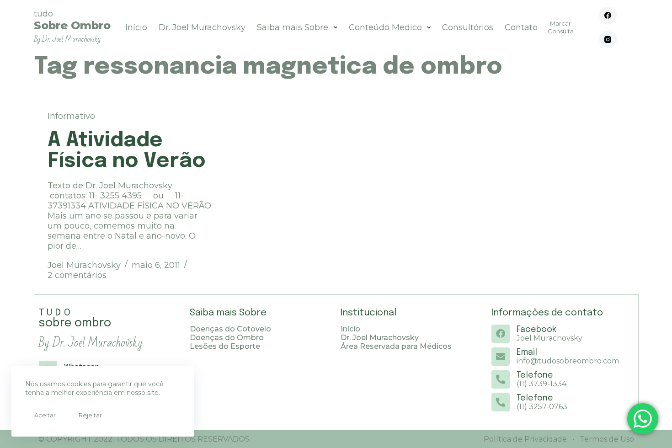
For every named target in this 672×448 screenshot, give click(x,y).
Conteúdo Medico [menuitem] (385, 27)
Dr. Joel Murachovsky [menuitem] (202, 27)
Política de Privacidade (525, 439)
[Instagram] (608, 39)
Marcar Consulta (561, 27)
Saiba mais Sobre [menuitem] (292, 27)
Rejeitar (90, 415)
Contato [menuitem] (521, 27)
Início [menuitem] (136, 27)
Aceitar (45, 415)
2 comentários (77, 275)
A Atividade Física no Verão (127, 150)
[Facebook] (608, 15)
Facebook (536, 329)
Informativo (71, 116)
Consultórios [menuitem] (467, 27)
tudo (72, 26)
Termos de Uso (606, 439)
